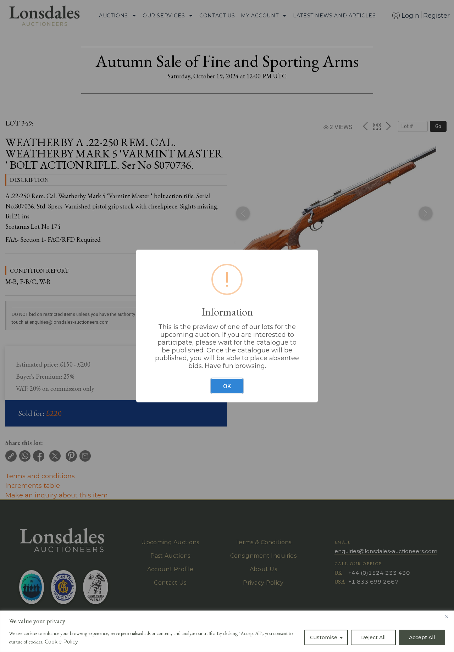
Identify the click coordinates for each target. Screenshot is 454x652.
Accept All (422, 637)
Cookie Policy (61, 642)
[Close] (446, 616)
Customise (323, 637)
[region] (227, 631)
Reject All (373, 637)
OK (227, 386)
